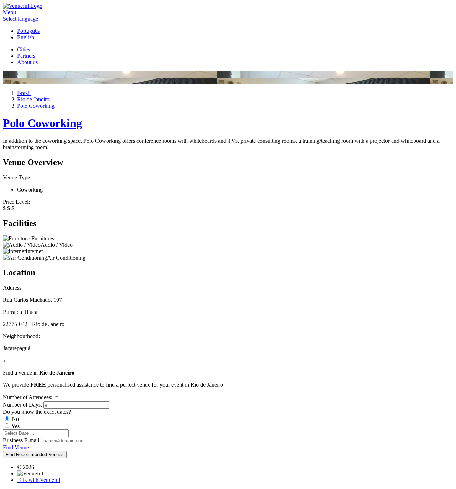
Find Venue (16, 447)
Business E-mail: (22, 440)
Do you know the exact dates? (37, 412)
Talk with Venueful (38, 480)
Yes (15, 426)
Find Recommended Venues (35, 454)
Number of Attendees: (27, 397)
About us (27, 62)
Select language (20, 19)
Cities (23, 49)
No (15, 419)
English (25, 37)
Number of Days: (22, 405)
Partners (26, 56)
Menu (9, 12)
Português (28, 31)
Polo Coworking (42, 123)
